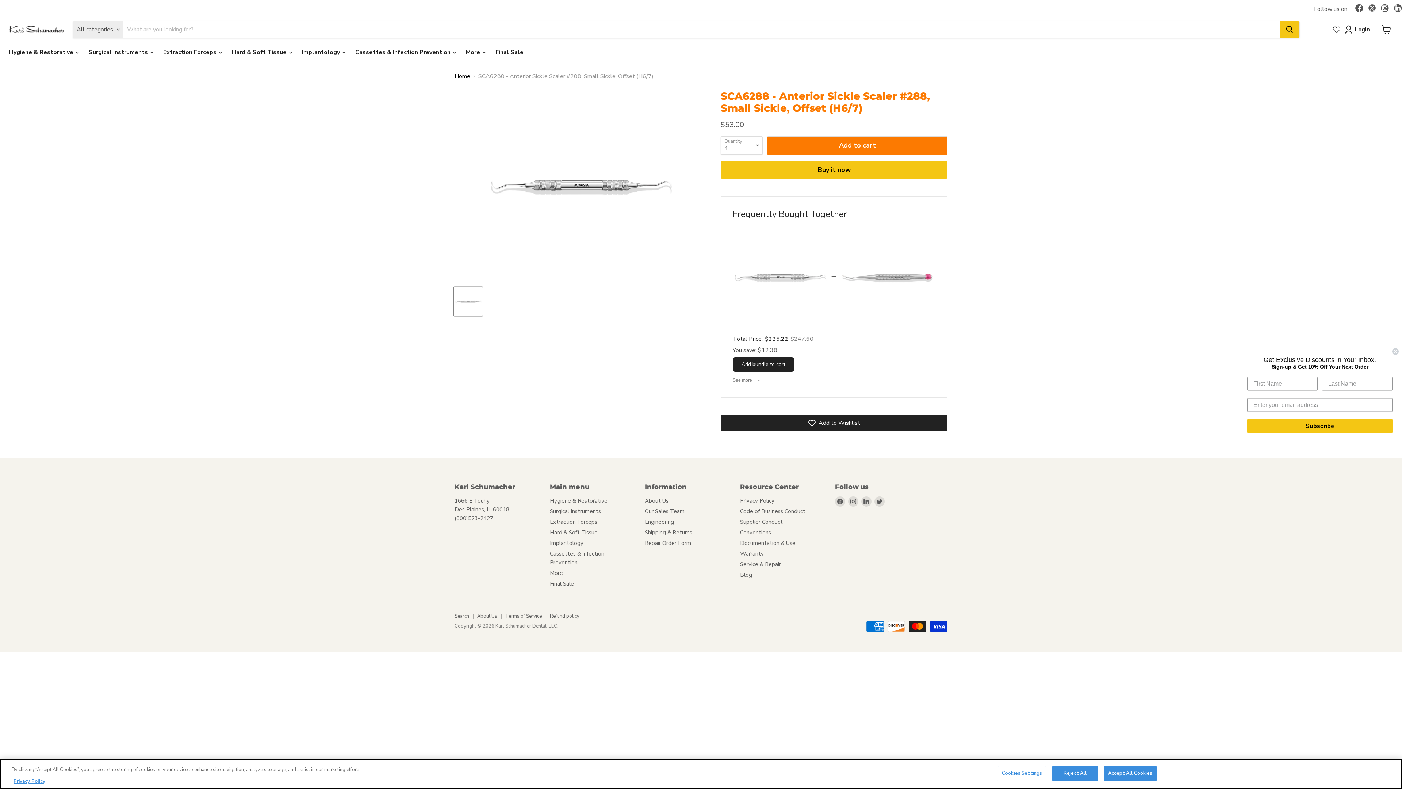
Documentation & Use (768, 543)
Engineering (659, 522)
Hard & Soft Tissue (260, 52)
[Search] (1289, 29)
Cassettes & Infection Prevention (403, 52)
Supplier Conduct (761, 522)
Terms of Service (523, 616)
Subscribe (1320, 426)
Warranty (752, 553)
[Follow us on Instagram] (1385, 9)
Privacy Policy (757, 500)
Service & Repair (760, 564)
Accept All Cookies (1130, 773)
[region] (701, 774)
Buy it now (834, 169)
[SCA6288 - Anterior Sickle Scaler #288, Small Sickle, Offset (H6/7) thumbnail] (468, 301)
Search (462, 616)
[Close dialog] (1395, 351)
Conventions (755, 532)
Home (462, 76)
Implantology (321, 52)
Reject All (1075, 773)
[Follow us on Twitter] (1372, 9)
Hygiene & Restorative (42, 52)
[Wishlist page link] (1336, 29)
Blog (746, 575)
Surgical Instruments (119, 52)
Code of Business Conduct (772, 511)
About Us (657, 500)
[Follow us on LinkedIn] (1398, 9)
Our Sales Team (665, 511)
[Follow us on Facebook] (1359, 9)
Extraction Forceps (190, 52)
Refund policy (564, 616)
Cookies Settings (1022, 773)
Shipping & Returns (668, 532)
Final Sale (509, 52)
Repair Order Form (668, 543)
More (474, 52)
